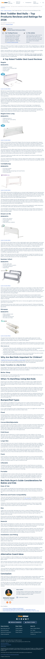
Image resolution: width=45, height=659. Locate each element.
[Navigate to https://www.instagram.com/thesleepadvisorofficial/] (7, 602)
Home (2, 10)
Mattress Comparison (15, 622)
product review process (12, 42)
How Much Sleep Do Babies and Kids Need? (13, 608)
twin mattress (28, 498)
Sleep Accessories (8, 10)
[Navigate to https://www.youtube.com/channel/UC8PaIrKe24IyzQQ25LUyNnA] (10, 602)
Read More (3, 7)
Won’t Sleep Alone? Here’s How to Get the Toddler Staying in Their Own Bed (21, 610)
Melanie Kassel (9, 24)
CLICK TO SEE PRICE (5, 88)
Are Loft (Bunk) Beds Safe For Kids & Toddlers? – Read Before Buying (19, 609)
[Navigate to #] (43, 2)
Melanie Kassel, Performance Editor (16, 30)
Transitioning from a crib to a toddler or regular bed (13, 360)
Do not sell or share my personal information (10, 654)
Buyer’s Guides (31, 622)
